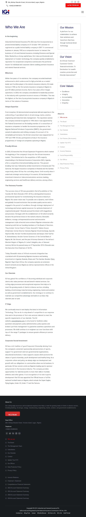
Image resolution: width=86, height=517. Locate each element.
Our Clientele (64, 130)
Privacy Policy (64, 168)
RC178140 (12, 415)
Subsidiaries (64, 134)
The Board (63, 121)
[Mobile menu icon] (82, 12)
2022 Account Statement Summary (18, 488)
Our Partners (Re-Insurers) (68, 138)
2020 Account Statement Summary (18, 495)
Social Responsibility (66, 155)
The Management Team (67, 126)
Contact (62, 147)
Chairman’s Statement (14, 481)
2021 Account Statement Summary (18, 491)
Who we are (63, 117)
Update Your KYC (65, 143)
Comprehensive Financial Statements (19, 484)
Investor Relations (65, 151)
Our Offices (63, 159)
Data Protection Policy (67, 164)
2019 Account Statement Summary (18, 498)
